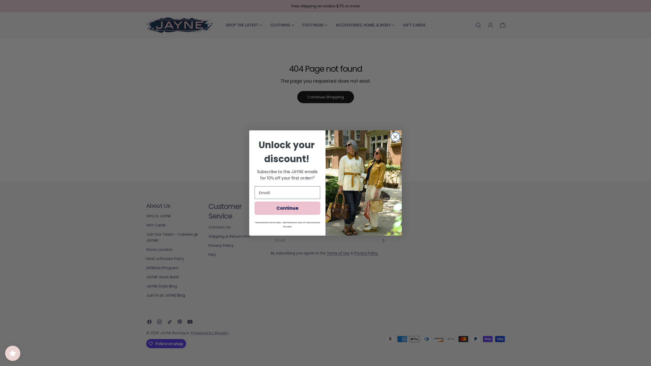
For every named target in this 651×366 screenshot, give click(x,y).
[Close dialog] (395, 136)
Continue (287, 208)
